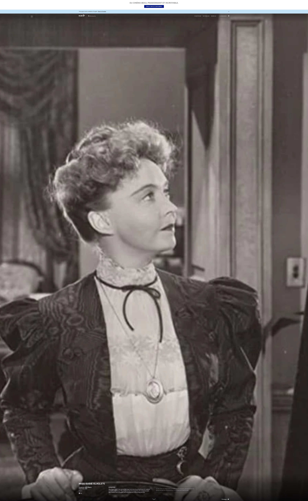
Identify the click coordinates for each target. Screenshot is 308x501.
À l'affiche (198, 16)
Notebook (206, 16)
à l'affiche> (185, 490)
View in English (102, 11)
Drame (80, 491)
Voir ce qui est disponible (154, 6)
